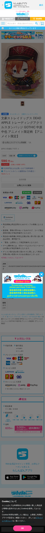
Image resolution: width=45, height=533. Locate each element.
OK (22, 528)
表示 (41, 5)
